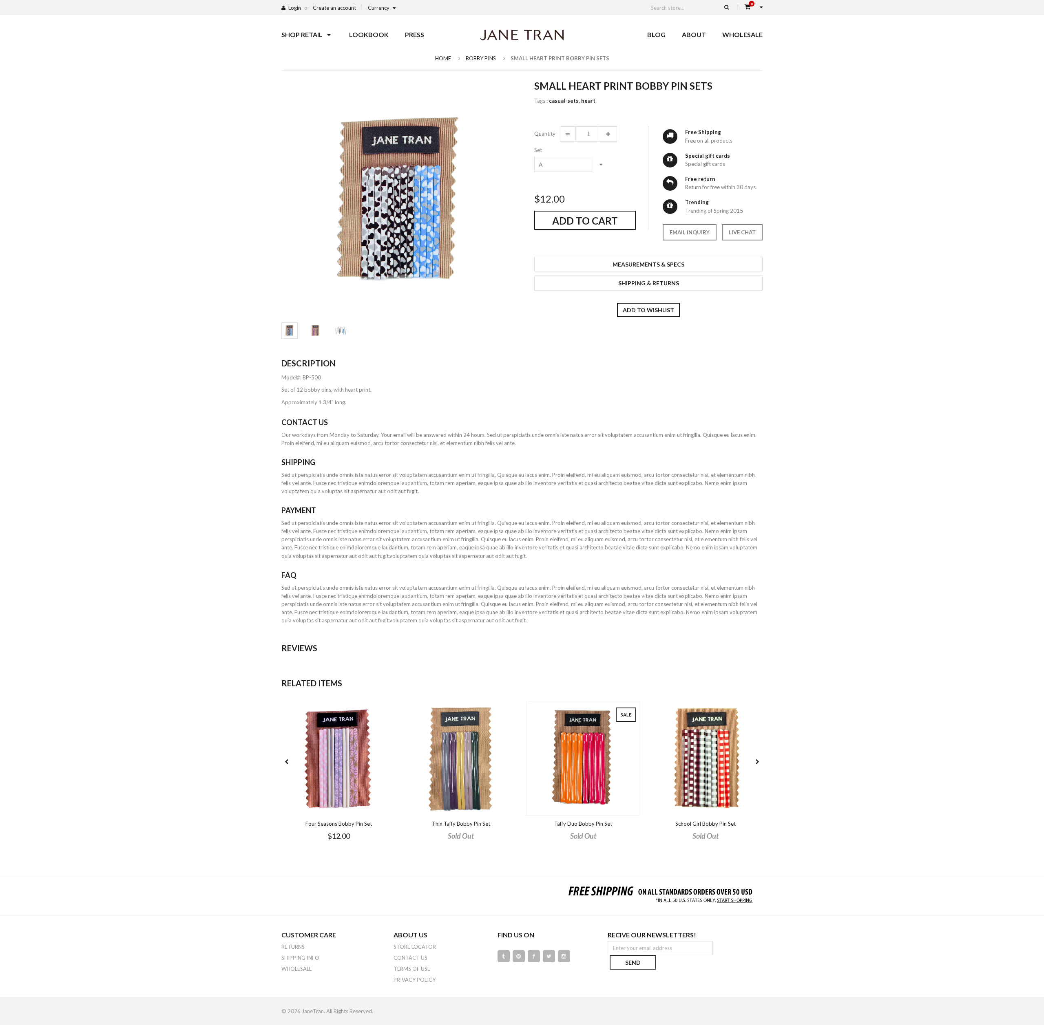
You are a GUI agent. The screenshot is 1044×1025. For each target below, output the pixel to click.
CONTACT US (410, 957)
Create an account (334, 7)
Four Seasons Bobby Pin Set (338, 823)
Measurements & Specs (648, 264)
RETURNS (293, 946)
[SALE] (583, 758)
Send (633, 962)
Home (443, 58)
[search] (727, 6)
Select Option (363, 808)
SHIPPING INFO (300, 957)
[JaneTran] (522, 34)
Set (538, 150)
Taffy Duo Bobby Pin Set (583, 823)
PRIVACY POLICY (415, 980)
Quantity (544, 133)
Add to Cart (585, 221)
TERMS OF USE (412, 968)
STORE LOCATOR (415, 946)
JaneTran (313, 1011)
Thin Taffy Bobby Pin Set (461, 823)
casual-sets (564, 100)
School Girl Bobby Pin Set (705, 823)
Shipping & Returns (648, 283)
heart (588, 100)
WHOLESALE (296, 968)
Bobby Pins (481, 58)
